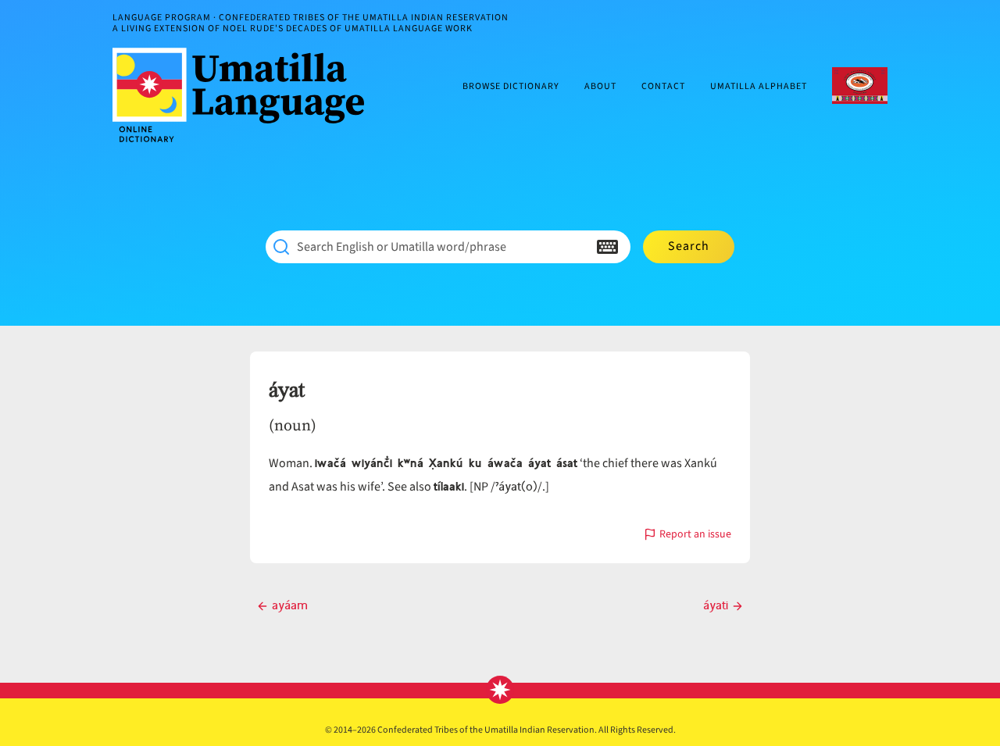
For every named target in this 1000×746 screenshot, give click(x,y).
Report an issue (695, 535)
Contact (663, 87)
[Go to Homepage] (244, 95)
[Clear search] (576, 247)
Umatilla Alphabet (758, 87)
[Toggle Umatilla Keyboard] (607, 247)
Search (688, 246)
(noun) (292, 425)
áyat (287, 390)
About (600, 87)
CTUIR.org (860, 85)
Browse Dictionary (510, 87)
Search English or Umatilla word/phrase (401, 247)
